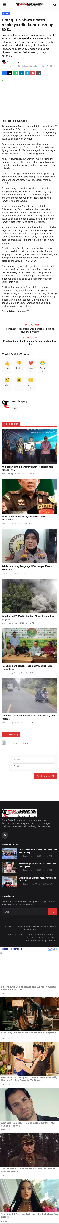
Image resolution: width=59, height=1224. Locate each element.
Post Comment (43, 776)
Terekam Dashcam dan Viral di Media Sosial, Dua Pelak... (28, 717)
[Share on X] (9, 73)
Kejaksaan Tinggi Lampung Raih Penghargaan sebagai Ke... (27, 468)
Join (52, 911)
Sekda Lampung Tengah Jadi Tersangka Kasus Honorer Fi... (27, 568)
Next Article (28, 337)
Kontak (52, 940)
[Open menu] (4, 4)
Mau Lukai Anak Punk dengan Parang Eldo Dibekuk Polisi (29, 342)
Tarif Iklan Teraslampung (35, 940)
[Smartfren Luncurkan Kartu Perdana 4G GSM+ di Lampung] (9, 881)
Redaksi (22, 934)
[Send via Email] (32, 73)
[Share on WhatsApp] (15, 73)
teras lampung (19, 401)
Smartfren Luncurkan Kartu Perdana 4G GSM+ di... (37, 879)
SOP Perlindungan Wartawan (42, 934)
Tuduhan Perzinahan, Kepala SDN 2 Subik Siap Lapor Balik (27, 667)
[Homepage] (29, 4)
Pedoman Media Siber (33, 937)
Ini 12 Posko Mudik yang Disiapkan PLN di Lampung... (38, 851)
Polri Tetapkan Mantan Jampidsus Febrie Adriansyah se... (24, 518)
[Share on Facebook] (4, 73)
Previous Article (31, 325)
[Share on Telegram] (27, 73)
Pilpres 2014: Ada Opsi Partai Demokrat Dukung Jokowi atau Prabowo (29, 330)
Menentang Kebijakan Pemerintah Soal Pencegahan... (37, 865)
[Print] (38, 73)
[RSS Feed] (15, 408)
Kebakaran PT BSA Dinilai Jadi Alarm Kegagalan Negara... (28, 618)
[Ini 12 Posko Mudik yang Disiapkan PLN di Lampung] (9, 853)
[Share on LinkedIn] (21, 73)
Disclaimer (50, 937)
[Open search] (54, 4)
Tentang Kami (10, 934)
